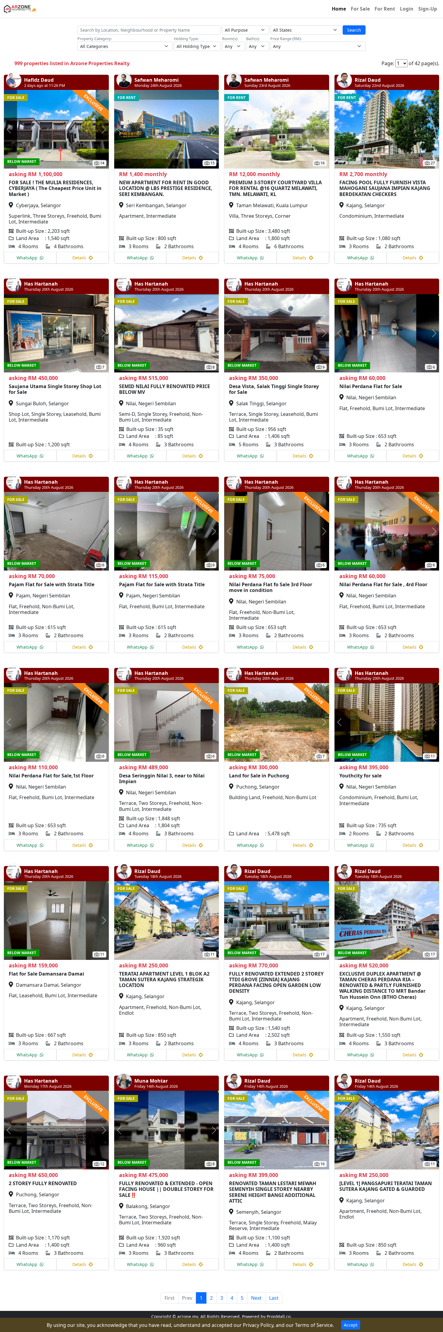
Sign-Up (427, 8)
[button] (12, 129)
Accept (350, 1325)
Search (354, 30)
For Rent (385, 8)
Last (273, 1298)
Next (256, 1298)
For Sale (360, 8)
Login (406, 8)
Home (339, 8)
